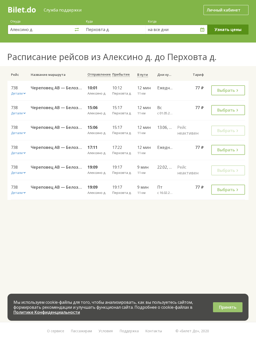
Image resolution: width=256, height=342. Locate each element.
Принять (227, 307)
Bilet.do (22, 10)
